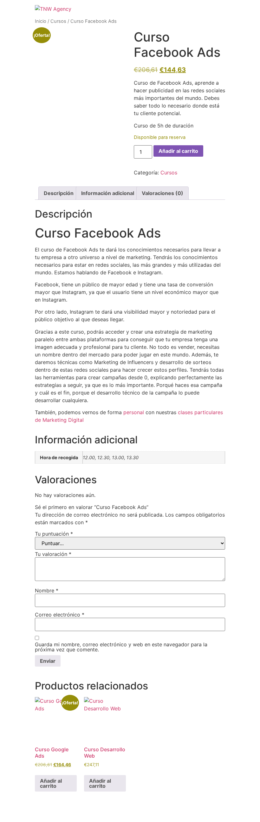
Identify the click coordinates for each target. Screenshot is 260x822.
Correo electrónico (59, 614)
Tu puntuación (54, 533)
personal (133, 412)
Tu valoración (53, 554)
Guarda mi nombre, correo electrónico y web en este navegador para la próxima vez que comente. (121, 647)
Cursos (58, 21)
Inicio (40, 21)
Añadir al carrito (178, 151)
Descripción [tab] (59, 193)
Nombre (46, 590)
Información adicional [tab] (107, 193)
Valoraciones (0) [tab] (162, 193)
